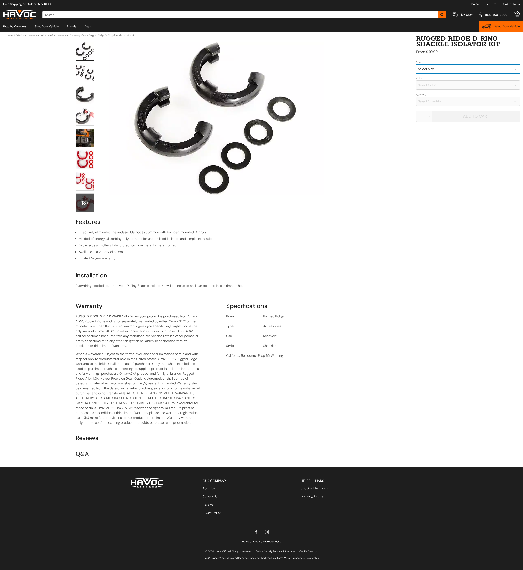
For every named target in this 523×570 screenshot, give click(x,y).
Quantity (421, 94)
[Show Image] (85, 51)
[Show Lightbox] (216, 118)
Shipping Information (314, 488)
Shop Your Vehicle (47, 26)
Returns (491, 4)
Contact (474, 4)
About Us (209, 488)
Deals (88, 26)
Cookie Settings (308, 551)
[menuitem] (14, 26)
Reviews (208, 504)
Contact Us (210, 496)
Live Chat (466, 14)
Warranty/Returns (312, 496)
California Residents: (254, 355)
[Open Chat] (455, 14)
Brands (71, 26)
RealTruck (268, 541)
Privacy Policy (212, 513)
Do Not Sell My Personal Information (276, 551)
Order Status (511, 4)
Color (419, 78)
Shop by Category (14, 26)
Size (418, 62)
